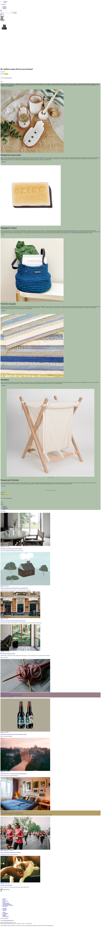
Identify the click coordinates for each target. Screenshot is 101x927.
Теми (5, 2)
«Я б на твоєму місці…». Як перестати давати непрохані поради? (13, 773)
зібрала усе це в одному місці (77, 231)
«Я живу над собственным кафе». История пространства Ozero (13, 620)
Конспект (2, 883)
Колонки (2, 586)
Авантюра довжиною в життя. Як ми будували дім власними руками (14, 588)
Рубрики (5, 1)
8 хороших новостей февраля (6, 885)
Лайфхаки (2, 546)
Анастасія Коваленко (7, 77)
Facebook (4, 7)
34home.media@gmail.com (8, 920)
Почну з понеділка (4, 850)
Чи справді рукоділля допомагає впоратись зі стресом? (11, 694)
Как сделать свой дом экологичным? (7, 653)
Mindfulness (2, 692)
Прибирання (5, 508)
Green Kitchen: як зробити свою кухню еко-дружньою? (11, 548)
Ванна (4, 509)
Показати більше (6, 889)
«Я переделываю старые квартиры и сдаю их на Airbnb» (11, 812)
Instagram (4, 6)
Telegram (4, 8)
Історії (1, 618)
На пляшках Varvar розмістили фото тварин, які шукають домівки (13, 734)
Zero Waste (5, 507)
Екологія (4, 506)
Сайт (3, 234)
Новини (2, 732)
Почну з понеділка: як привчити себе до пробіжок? (10, 852)
